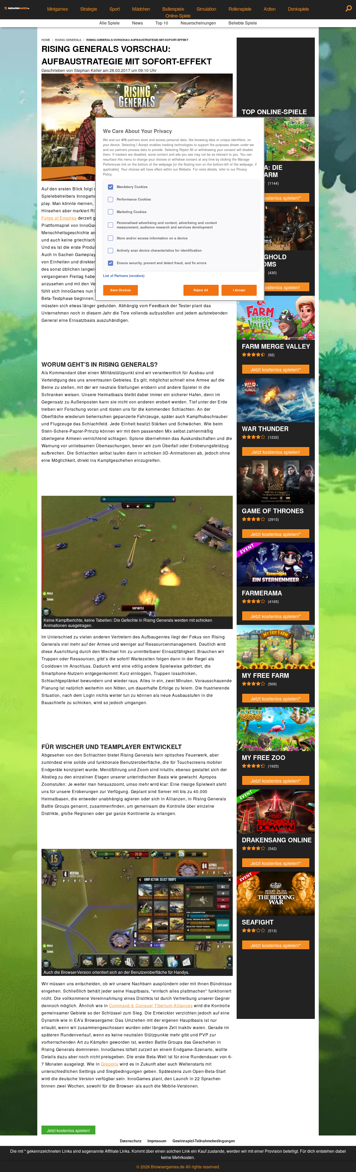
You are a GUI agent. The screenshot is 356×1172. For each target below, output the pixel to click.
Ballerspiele (173, 8)
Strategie (88, 8)
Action (269, 8)
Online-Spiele (178, 15)
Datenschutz (130, 1140)
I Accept (239, 290)
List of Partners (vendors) (123, 275)
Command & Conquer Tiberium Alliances (151, 1005)
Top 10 (161, 23)
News (137, 23)
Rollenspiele (240, 8)
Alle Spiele (109, 23)
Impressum (157, 1140)
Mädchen (141, 8)
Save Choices (120, 290)
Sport (114, 8)
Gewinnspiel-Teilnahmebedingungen (204, 1140)
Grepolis (109, 1064)
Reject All (201, 290)
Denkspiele (298, 8)
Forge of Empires (59, 218)
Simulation (206, 8)
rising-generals (68, 40)
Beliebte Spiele (243, 23)
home (45, 40)
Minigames (57, 8)
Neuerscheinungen (198, 23)
